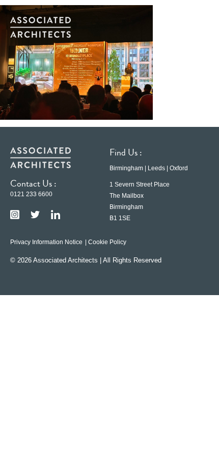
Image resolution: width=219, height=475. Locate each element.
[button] (193, 27)
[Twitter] (35, 214)
